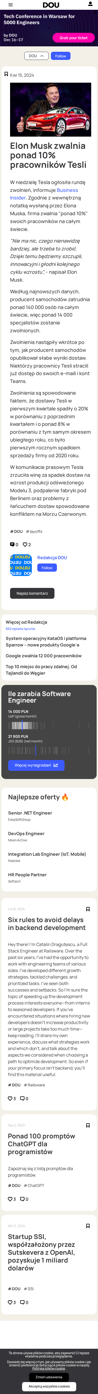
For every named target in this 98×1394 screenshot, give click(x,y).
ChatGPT (36, 1185)
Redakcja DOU (52, 558)
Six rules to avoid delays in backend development (47, 924)
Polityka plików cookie (48, 1368)
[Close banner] (94, 11)
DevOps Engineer (26, 833)
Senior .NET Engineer (30, 813)
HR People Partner (27, 875)
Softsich (14, 881)
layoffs (36, 531)
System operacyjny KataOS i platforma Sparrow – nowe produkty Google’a (46, 641)
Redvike (14, 860)
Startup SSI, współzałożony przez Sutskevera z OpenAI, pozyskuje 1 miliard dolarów (41, 1252)
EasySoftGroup (19, 819)
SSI (30, 1288)
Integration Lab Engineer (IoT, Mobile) (47, 854)
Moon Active (17, 840)
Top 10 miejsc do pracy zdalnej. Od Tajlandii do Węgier (41, 670)
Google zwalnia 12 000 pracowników (44, 656)
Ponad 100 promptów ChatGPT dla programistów (41, 1143)
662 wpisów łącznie (20, 628)
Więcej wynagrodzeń (33, 765)
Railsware (36, 1084)
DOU (18, 531)
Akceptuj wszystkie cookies (49, 1386)
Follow (60, 56)
